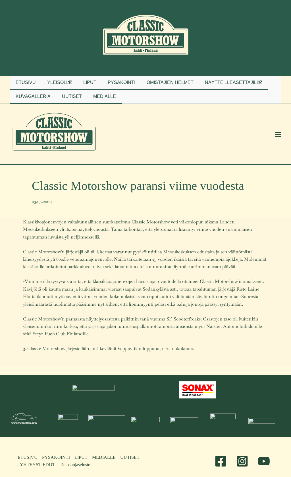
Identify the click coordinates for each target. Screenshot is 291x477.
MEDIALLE (104, 457)
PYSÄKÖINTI (56, 457)
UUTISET (130, 457)
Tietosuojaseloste (75, 464)
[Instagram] (242, 461)
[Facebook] (220, 461)
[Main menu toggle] (278, 134)
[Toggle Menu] (68, 82)
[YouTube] (263, 461)
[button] (59, 83)
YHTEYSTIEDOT (37, 464)
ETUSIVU (28, 457)
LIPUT (81, 457)
